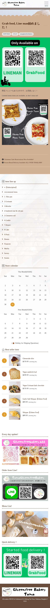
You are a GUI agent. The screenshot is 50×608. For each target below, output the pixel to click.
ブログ (15, 34)
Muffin (6, 249)
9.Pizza (6, 234)
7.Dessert (7, 225)
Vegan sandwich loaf (30, 372)
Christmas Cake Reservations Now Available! (19, 159)
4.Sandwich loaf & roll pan (13, 211)
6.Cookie (7, 220)
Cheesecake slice (28, 358)
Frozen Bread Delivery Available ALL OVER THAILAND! (23, 162)
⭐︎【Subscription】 (10, 187)
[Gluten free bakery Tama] (14, 4)
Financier (7, 244)
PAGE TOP (46, 587)
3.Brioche (7, 206)
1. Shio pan (8, 197)
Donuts (6, 239)
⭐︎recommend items (10, 192)
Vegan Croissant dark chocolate (33, 385)
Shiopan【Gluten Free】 (31, 412)
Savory (6, 253)
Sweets (6, 258)
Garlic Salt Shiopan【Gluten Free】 (35, 399)
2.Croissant (8, 201)
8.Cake (6, 230)
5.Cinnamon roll (9, 216)
